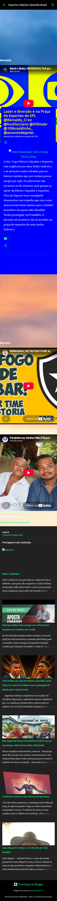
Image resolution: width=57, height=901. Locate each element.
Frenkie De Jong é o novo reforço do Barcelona (26, 796)
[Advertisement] (28, 307)
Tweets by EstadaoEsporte (14, 522)
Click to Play (28, 156)
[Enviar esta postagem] (5, 240)
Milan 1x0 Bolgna (10, 574)
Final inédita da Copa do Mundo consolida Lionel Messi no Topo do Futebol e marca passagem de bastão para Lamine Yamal (26, 685)
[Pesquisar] (53, 4)
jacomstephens (37, 890)
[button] (5, 143)
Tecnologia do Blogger (30, 884)
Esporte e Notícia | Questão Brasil (28, 4)
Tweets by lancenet (12, 535)
